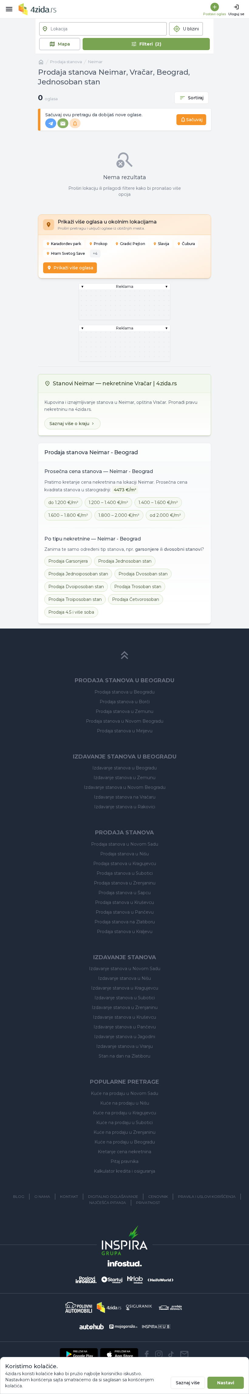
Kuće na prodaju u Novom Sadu (124, 1093)
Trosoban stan (137, 586)
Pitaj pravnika (124, 1161)
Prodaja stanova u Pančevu (125, 912)
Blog (18, 1196)
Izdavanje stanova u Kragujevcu (124, 988)
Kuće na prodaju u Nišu (124, 1103)
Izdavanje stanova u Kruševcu (124, 1017)
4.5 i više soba (71, 612)
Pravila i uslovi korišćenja (207, 1196)
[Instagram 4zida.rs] (158, 1354)
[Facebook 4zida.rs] (146, 1354)
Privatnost (148, 1202)
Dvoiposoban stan (76, 586)
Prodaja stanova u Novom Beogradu (124, 721)
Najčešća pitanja (107, 1202)
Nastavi (225, 1382)
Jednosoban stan (125, 561)
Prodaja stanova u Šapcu (124, 892)
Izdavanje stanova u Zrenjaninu (125, 1007)
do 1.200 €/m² (63, 502)
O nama (42, 1196)
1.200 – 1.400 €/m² (108, 502)
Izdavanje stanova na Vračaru (124, 797)
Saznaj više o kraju (69, 423)
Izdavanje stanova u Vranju (124, 1046)
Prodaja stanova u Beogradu (124, 692)
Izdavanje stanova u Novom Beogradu (124, 787)
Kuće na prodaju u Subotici (124, 1122)
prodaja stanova (66, 62)
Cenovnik (158, 1196)
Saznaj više (188, 1382)
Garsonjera (68, 561)
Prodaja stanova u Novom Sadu (124, 844)
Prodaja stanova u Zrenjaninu (124, 883)
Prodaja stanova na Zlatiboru (124, 922)
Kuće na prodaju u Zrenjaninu (124, 1132)
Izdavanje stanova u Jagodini (124, 1036)
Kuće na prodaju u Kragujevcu (124, 1113)
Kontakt (69, 1196)
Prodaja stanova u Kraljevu (124, 931)
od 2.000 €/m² (165, 515)
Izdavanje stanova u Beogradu (124, 768)
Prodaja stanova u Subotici (125, 873)
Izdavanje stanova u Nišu (124, 978)
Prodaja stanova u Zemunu (124, 711)
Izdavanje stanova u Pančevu (125, 1027)
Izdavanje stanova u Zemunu (124, 777)
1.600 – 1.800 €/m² (68, 515)
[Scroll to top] (124, 655)
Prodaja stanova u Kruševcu (124, 902)
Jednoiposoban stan (78, 574)
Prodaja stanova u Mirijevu (124, 731)
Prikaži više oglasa (73, 268)
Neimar (95, 62)
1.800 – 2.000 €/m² (118, 515)
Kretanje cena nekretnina (124, 1151)
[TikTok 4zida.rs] (171, 1354)
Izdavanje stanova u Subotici (124, 997)
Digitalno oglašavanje (113, 1196)
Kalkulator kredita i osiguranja (124, 1171)
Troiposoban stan (75, 599)
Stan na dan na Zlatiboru (124, 1056)
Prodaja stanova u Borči (125, 701)
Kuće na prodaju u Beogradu (124, 1142)
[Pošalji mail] (184, 1354)
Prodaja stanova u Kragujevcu (124, 863)
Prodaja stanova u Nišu (124, 854)
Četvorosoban (135, 599)
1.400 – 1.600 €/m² (158, 502)
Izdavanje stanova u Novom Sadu (124, 968)
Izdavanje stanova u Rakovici (124, 806)
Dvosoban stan (143, 574)
